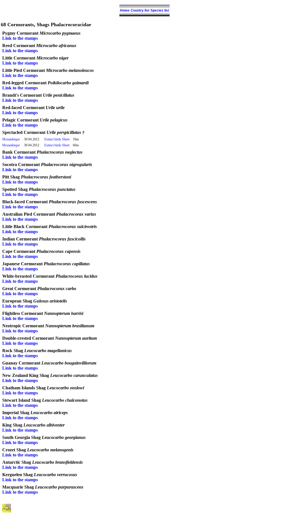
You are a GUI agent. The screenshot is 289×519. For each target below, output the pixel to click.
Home (125, 10)
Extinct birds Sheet (56, 139)
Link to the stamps (20, 38)
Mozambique (11, 139)
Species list (159, 10)
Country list (140, 10)
